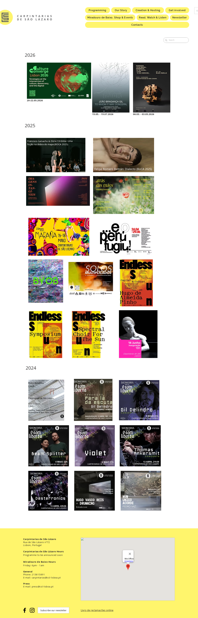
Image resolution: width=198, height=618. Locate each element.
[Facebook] (24, 610)
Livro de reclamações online (97, 610)
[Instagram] (32, 610)
